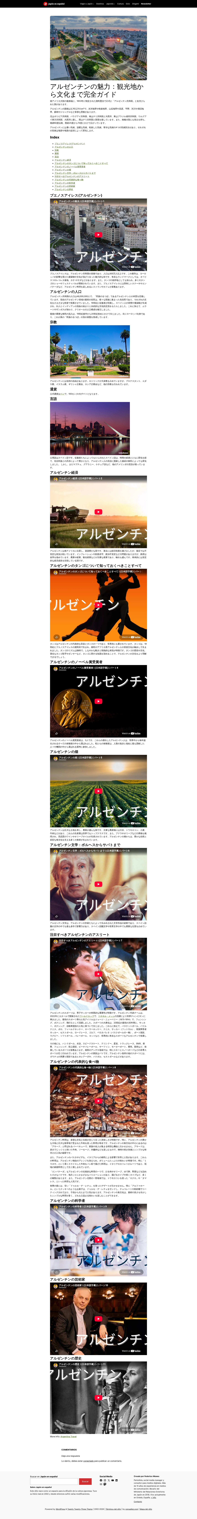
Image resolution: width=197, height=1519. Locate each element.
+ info (153, 1497)
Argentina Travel (68, 1436)
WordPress (60, 1509)
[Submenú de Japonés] (114, 3)
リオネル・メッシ (106, 1016)
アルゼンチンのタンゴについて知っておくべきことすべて (81, 163)
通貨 (57, 153)
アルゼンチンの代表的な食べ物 (69, 179)
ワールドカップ (87, 1016)
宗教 (57, 150)
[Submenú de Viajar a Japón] (93, 3)
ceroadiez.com (131, 1509)
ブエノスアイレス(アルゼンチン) (70, 143)
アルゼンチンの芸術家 (65, 186)
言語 (57, 157)
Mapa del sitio (146, 1509)
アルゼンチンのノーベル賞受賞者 (70, 166)
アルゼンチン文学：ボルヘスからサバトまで (75, 173)
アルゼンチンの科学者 (65, 183)
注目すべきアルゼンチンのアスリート (72, 176)
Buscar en (44, 1476)
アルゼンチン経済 (63, 160)
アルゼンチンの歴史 (64, 189)
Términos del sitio (113, 1509)
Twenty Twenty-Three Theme (79, 1509)
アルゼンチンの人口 (64, 147)
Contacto (138, 1501)
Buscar (85, 1481)
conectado (88, 1461)
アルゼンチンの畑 (63, 170)
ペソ (62, 394)
